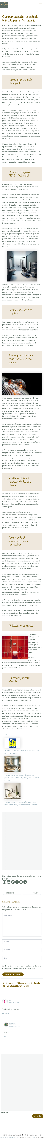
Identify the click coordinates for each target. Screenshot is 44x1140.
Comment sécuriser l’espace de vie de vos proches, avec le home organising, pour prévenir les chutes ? (21, 777)
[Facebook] (4, 882)
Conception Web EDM (34, 1135)
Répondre (5, 1013)
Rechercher (5, 1112)
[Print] (25, 882)
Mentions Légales (25, 1137)
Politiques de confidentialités (9, 1137)
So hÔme (5, 734)
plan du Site (40, 1137)
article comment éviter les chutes (20, 501)
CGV (33, 1137)
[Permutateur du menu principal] (40, 5)
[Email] (21, 882)
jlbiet (9, 1000)
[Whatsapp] (17, 882)
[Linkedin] (8, 882)
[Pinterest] (13, 882)
